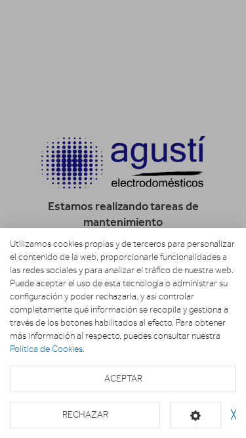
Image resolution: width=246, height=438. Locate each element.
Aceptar (123, 378)
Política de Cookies (46, 349)
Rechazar (85, 414)
